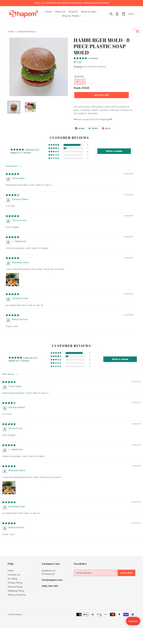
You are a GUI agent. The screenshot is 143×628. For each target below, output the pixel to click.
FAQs (10, 570)
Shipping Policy (16, 590)
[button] (81, 58)
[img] (12, 174)
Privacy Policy (15, 582)
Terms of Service (17, 594)
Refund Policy (15, 586)
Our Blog (12, 578)
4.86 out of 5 (32, 149)
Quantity (79, 76)
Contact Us (14, 574)
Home (11, 32)
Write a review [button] (114, 151)
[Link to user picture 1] (12, 279)
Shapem (18, 614)
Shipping (78, 66)
